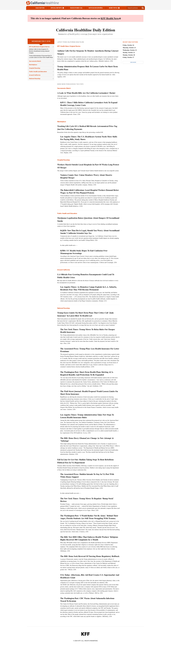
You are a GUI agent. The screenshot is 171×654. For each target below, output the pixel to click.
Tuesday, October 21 (129, 52)
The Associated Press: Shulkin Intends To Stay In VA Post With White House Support (87, 475)
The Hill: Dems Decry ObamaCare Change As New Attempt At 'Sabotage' (87, 439)
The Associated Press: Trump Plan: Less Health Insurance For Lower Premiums (89, 350)
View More (133, 62)
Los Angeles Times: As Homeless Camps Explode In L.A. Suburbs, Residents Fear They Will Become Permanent (88, 288)
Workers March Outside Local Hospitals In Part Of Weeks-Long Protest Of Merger (88, 166)
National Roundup (34, 78)
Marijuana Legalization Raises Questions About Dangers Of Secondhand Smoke (88, 219)
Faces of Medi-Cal (76, 8)
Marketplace (33, 64)
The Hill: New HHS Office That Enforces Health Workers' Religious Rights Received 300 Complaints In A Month (89, 538)
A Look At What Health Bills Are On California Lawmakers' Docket (86, 92)
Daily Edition (40, 8)
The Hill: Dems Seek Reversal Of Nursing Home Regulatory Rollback (89, 556)
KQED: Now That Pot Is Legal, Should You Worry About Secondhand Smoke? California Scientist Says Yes (89, 231)
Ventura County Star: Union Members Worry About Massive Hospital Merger (86, 176)
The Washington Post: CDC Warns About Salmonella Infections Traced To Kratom (87, 599)
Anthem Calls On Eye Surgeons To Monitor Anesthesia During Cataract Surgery (39, 50)
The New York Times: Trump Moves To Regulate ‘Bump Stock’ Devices (87, 499)
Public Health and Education (38, 71)
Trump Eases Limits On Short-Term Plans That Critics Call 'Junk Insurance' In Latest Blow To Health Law (85, 314)
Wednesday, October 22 (130, 50)
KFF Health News (110, 18)
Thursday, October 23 (129, 48)
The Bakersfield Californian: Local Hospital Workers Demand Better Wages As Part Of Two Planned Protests (89, 191)
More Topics (113, 8)
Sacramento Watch (35, 61)
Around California (34, 75)
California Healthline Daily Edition (85, 30)
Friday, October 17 (128, 57)
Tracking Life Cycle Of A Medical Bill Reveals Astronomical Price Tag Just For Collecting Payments (87, 128)
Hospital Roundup (34, 68)
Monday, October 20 (129, 55)
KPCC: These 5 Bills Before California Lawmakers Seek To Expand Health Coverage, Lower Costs (88, 103)
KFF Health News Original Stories (39, 46)
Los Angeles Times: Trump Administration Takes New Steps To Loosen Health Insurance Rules (87, 416)
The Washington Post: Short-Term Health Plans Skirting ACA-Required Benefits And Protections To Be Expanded (87, 373)
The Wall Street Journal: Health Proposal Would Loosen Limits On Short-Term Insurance (89, 392)
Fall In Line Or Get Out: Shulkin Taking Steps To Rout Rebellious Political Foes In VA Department (85, 461)
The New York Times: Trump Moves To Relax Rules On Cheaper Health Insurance (87, 330)
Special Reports (56, 8)
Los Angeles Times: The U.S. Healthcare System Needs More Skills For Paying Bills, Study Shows (88, 138)
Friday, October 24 (128, 45)
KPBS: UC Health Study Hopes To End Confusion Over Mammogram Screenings (83, 252)
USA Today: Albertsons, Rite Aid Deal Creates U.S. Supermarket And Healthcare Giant (89, 576)
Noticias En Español (96, 8)
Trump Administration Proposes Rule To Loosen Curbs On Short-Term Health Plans (87, 68)
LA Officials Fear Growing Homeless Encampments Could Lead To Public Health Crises (85, 276)
